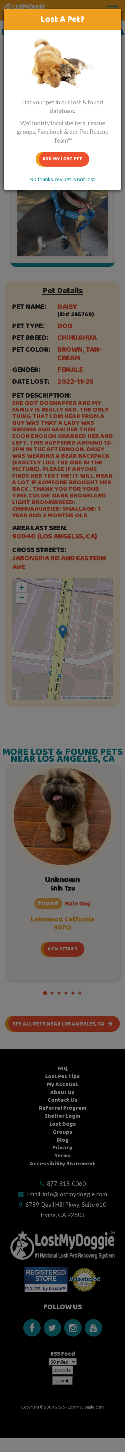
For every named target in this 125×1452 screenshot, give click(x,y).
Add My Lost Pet (62, 158)
